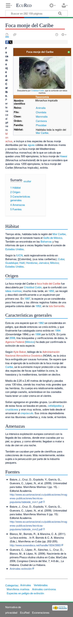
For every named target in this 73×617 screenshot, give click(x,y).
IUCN (19, 255)
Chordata (41, 112)
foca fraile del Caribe (48, 283)
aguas (31, 145)
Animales (25, 585)
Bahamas (46, 241)
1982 (41, 323)
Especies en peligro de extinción (25, 593)
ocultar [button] (27, 181)
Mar (38, 133)
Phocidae (41, 125)
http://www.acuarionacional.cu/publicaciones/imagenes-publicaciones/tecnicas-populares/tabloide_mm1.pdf (38, 498)
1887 (27, 298)
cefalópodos (55, 405)
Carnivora (41, 121)
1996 (38, 334)
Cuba (61, 259)
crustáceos (11, 409)
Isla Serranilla (56, 306)
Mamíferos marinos (18, 589)
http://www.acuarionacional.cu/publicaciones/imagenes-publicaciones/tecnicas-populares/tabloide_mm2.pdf (38, 525)
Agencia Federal (14, 342)
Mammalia (41, 116)
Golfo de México (52, 238)
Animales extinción (21, 568)
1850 (51, 291)
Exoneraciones (40, 612)
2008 (12, 338)
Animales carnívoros (44, 589)
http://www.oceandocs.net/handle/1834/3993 (35, 545)
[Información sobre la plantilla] (68, 52)
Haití (22, 263)
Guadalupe (11, 263)
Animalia (41, 108)
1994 (57, 330)
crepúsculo (26, 413)
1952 (38, 306)
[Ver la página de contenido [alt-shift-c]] (7, 34)
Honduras (31, 263)
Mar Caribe (59, 234)
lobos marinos (13, 291)
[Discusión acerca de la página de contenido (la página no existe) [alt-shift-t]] (14, 34)
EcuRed (24, 5)
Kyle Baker (19, 352)
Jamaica (44, 263)
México (54, 263)
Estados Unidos (14, 249)
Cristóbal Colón (37, 90)
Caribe (44, 133)
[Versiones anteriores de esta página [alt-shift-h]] (56, 34)
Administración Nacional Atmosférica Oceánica (32, 353)
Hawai (63, 156)
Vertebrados (41, 585)
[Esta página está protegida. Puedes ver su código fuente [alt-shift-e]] (50, 34)
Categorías (11, 585)
